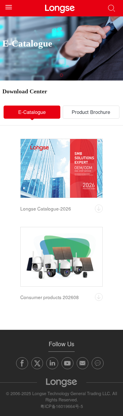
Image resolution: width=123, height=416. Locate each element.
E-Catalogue (32, 111)
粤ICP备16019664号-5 (61, 406)
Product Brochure (91, 111)
